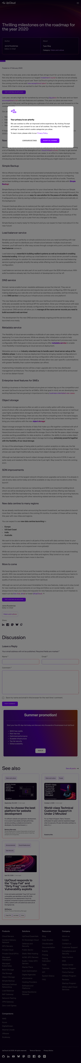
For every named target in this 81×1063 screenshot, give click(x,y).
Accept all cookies (50, 140)
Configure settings (29, 140)
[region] (41, 127)
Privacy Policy (42, 133)
